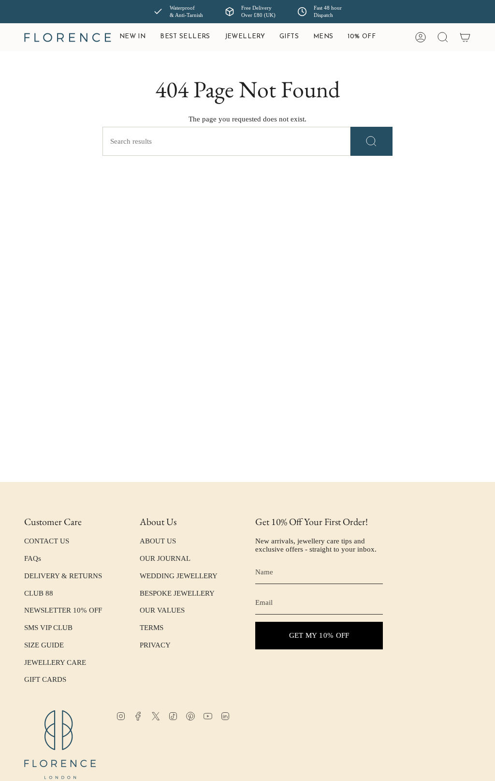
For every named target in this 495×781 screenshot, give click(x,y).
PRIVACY (155, 645)
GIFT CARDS (45, 679)
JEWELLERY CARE (55, 662)
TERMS (151, 627)
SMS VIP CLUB (48, 627)
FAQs (32, 558)
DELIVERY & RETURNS (63, 576)
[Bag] (465, 37)
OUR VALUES (162, 610)
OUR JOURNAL (165, 558)
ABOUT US (158, 541)
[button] (245, 37)
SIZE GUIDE (44, 645)
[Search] (371, 141)
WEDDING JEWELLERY (179, 576)
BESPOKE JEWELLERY (177, 593)
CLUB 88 (38, 593)
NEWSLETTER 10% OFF (63, 610)
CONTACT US (46, 541)
